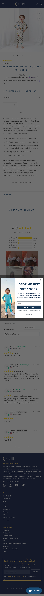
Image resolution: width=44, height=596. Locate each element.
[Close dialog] (41, 280)
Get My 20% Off (29, 307)
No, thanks (29, 314)
